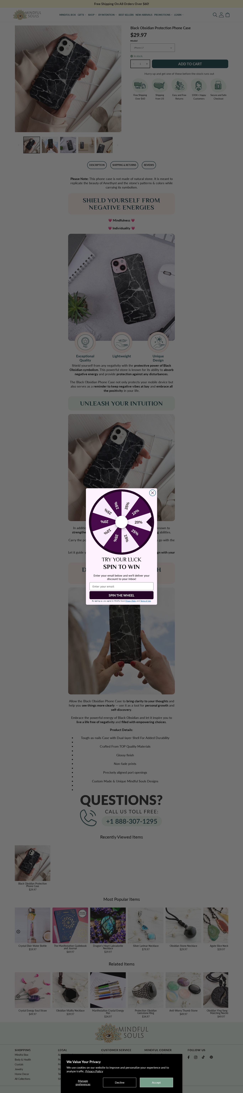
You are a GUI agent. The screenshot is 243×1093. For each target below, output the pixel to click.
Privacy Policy (94, 1071)
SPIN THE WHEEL (121, 595)
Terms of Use (145, 601)
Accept (156, 1082)
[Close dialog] (152, 493)
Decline (119, 1082)
